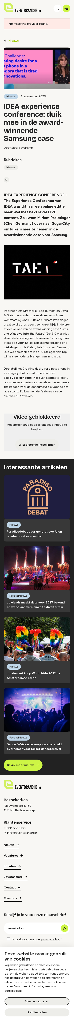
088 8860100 (16, 828)
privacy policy (50, 939)
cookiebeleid (13, 990)
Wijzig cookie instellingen (37, 444)
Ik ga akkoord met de (36, 939)
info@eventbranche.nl (22, 832)
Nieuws (13, 40)
